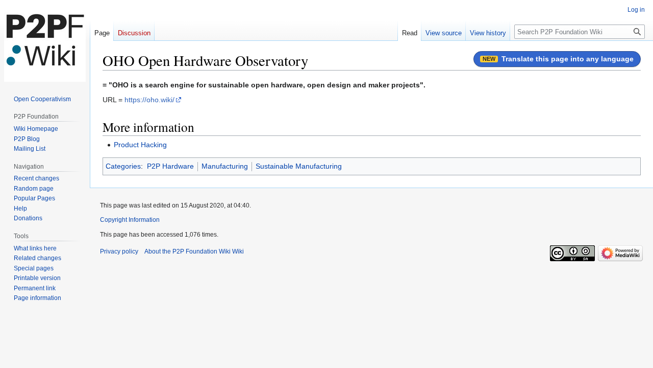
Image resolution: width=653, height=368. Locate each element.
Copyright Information (130, 219)
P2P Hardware (170, 166)
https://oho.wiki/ (149, 100)
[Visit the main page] (45, 41)
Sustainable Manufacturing (299, 166)
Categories (123, 166)
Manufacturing (225, 166)
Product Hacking (140, 145)
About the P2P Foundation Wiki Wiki (194, 251)
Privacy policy (119, 251)
